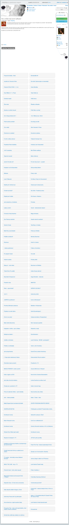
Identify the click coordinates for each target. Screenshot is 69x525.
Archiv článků (32, 10)
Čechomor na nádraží (9, 133)
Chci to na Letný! (8, 317)
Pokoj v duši (34, 173)
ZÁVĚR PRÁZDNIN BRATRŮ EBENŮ (40, 403)
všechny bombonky (8, 48)
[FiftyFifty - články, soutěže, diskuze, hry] (13, 10)
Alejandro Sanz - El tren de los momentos (14, 482)
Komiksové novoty (8, 415)
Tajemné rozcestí (8, 156)
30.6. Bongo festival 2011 (10, 116)
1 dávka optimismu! (8, 248)
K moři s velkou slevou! (9, 139)
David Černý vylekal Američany (38, 351)
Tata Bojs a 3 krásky (35, 225)
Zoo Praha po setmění (9, 219)
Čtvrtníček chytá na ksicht (10, 363)
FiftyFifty (13, 20)
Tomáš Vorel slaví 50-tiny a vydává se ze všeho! (13, 451)
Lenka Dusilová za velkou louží (38, 380)
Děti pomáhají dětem (36, 167)
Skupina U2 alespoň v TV (10, 437)
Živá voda (6, 104)
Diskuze (30, 7)
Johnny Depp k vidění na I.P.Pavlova (39, 458)
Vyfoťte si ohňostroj (8, 340)
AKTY (59, 27)
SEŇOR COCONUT (36, 288)
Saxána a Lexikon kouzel (10, 110)
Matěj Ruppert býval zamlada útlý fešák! (13, 403)
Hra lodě (33, 254)
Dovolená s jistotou (35, 133)
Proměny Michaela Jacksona (11, 305)
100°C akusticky (8, 150)
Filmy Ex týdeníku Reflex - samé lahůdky (13, 392)
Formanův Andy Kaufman (10, 213)
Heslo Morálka (34, 87)
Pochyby (33, 202)
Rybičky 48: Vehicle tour (9, 185)
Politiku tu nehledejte (9, 346)
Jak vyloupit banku (8, 351)
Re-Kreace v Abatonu (36, 196)
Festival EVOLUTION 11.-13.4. (11, 87)
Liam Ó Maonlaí (8, 179)
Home (66, 5)
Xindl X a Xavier (35, 242)
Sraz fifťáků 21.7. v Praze (10, 93)
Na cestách (50, 5)
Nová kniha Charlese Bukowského (39, 374)
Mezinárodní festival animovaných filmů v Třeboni (13, 476)
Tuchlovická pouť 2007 (36, 482)
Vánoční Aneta (7, 225)
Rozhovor (6, 242)
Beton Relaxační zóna (9, 420)
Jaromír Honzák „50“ (9, 162)
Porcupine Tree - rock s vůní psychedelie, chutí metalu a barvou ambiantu (15, 508)
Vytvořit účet (61, 21)
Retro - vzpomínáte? (9, 288)
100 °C (5, 294)
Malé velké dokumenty (9, 323)
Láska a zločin (7, 208)
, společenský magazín (11, 2)
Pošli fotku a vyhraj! (35, 110)
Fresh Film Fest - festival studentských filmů (41, 444)
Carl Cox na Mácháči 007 (37, 420)
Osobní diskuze (32, 9)
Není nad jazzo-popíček (36, 323)
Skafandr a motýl (35, 328)
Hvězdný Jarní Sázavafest (37, 144)
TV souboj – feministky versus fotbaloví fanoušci (13, 458)
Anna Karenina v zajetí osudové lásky (13, 502)
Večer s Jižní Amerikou (36, 346)
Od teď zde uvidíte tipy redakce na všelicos (14, 515)
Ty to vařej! (6, 127)
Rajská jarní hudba (8, 196)
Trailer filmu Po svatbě (9, 271)
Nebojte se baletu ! (8, 334)
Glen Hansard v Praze (36, 127)
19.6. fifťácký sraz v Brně (36, 116)
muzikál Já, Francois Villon (10, 81)
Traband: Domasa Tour (36, 139)
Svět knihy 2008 (35, 294)
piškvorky (60, 43)
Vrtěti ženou (34, 98)
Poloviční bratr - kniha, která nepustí (12, 470)
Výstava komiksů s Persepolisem (39, 317)
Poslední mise (7, 282)
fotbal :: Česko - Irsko (36, 397)
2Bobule (6, 173)
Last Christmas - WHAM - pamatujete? (40, 340)
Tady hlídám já (34, 93)
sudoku (59, 38)
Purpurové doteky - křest (10, 75)
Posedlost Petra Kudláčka (10, 144)
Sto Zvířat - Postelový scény (37, 190)
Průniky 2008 (34, 259)
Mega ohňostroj (34, 213)
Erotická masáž (7, 98)
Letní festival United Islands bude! (39, 502)
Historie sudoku (7, 259)
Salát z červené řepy (36, 386)
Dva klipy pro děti (35, 121)
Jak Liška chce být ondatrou (10, 380)
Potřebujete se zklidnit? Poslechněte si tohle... (42, 409)
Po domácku (30, 5)
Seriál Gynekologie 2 (36, 311)
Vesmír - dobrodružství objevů (38, 208)
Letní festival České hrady (37, 464)
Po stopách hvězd (8, 254)
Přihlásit (61, 18)
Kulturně (35, 5)
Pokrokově (44, 5)
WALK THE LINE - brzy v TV (11, 464)
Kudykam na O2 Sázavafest (10, 167)
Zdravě (39, 5)
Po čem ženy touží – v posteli (38, 162)
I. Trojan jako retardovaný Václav (12, 357)
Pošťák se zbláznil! (8, 236)
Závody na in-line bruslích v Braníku (39, 451)
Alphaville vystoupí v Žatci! (37, 415)
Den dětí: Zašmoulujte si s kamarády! (40, 81)
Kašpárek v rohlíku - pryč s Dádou (12, 328)
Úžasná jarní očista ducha (37, 185)
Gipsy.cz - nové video (9, 265)
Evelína (49, 2)
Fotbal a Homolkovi (35, 248)
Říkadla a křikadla (35, 104)
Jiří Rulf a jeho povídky (36, 437)
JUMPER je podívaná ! (9, 300)
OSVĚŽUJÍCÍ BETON (9, 409)
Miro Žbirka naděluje (36, 150)
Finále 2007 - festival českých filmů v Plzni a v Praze (42, 489)
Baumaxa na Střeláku (36, 265)
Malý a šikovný (34, 156)
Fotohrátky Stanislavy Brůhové (38, 477)
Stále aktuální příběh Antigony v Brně (13, 489)
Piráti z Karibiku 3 (35, 470)
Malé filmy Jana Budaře (9, 231)
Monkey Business (35, 236)
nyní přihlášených (60, 15)
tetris (59, 37)
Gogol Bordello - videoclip (37, 277)
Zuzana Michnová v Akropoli (37, 369)
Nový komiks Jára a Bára (37, 392)
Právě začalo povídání (9, 121)
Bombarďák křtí (34, 75)
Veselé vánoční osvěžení (37, 219)
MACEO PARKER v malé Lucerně (12, 369)
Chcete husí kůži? (8, 190)
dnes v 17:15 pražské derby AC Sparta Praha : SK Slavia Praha (42, 496)
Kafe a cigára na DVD (9, 374)
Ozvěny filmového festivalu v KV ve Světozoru (42, 426)
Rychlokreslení (34, 334)
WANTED (33, 282)
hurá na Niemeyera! (35, 300)
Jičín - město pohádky (9, 397)
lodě (59, 45)
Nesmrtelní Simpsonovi (9, 277)
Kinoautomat (34, 509)
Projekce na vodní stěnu (9, 311)
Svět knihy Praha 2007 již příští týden (13, 496)
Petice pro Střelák (35, 231)
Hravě (55, 5)
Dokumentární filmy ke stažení (38, 357)
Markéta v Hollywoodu (36, 305)
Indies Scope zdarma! (36, 271)
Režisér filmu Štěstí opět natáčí (11, 432)
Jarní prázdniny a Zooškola (10, 202)
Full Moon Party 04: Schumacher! (39, 179)
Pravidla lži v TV (35, 363)
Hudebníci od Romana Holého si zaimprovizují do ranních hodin (15, 444)
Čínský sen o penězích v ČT (10, 386)
